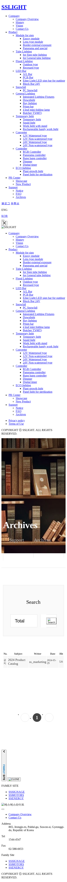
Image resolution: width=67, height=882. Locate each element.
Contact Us (22, 28)
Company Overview (27, 19)
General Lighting (25, 93)
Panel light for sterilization (37, 174)
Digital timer (30, 164)
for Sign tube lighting (35, 54)
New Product (23, 184)
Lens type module (33, 41)
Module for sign (25, 35)
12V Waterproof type (35, 135)
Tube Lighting (24, 51)
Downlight (29, 100)
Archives (21, 197)
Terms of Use (16, 423)
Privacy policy (17, 420)
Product (13, 32)
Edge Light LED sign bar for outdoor (44, 80)
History (20, 22)
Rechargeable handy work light (40, 129)
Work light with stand (35, 125)
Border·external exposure (37, 45)
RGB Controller (32, 151)
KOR (4, 215)
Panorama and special (35, 48)
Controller (21, 148)
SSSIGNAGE (17, 791)
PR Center (14, 177)
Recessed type (31, 67)
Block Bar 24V (31, 83)
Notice (19, 190)
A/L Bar (27, 74)
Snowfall (21, 87)
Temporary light (25, 116)
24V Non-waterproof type (37, 145)
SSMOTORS (16, 795)
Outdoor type (30, 64)
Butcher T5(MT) (32, 112)
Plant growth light (33, 171)
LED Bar (21, 70)
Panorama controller (34, 155)
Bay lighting (30, 103)
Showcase (21, 180)
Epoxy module (31, 38)
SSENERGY (16, 798)
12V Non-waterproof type (37, 138)
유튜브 (15, 203)
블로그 (5, 203)
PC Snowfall (30, 90)
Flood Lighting (24, 61)
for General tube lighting (37, 57)
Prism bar (28, 106)
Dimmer (27, 161)
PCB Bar (28, 77)
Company (14, 15)
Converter (21, 132)
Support (13, 187)
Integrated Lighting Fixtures (38, 96)
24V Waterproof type (35, 142)
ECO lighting (23, 167)
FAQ (18, 193)
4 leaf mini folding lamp (36, 109)
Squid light (29, 122)
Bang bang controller (35, 158)
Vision (19, 25)
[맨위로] (2, 809)
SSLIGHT (13, 7)
